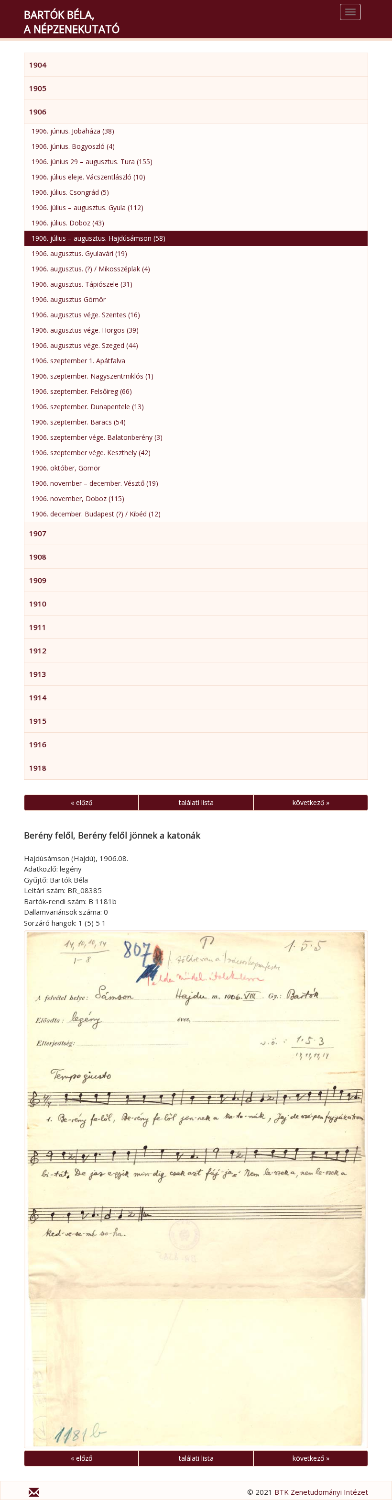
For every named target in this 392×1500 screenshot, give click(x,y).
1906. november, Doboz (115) (78, 498)
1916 (37, 744)
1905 (37, 88)
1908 (37, 556)
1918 (37, 767)
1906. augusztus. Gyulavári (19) (79, 253)
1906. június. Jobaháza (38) (73, 130)
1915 (37, 721)
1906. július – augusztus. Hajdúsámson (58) (98, 238)
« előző (81, 802)
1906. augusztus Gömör (69, 299)
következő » (311, 802)
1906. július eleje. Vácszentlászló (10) (88, 176)
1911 (37, 627)
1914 (37, 697)
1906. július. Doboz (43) (68, 222)
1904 (37, 64)
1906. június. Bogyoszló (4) (73, 146)
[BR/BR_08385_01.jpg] (196, 1189)
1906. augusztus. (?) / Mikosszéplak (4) (91, 268)
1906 (37, 111)
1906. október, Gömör (66, 467)
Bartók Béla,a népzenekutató (72, 21)
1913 (37, 674)
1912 (37, 650)
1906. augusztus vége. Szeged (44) (85, 345)
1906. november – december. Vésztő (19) (95, 483)
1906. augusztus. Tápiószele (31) (82, 284)
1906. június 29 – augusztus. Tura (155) (92, 161)
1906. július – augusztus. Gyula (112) (87, 207)
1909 (37, 580)
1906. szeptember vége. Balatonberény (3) (97, 437)
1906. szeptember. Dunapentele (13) (88, 406)
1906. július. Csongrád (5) (70, 192)
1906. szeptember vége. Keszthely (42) (91, 452)
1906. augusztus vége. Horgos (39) (85, 330)
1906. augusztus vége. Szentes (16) (86, 314)
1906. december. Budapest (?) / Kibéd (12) (96, 513)
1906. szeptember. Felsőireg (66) (82, 391)
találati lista (196, 802)
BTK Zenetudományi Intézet (321, 1492)
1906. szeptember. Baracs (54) (79, 421)
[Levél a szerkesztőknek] (34, 1494)
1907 (37, 533)
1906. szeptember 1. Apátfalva (78, 360)
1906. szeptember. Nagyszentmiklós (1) (92, 376)
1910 (37, 603)
